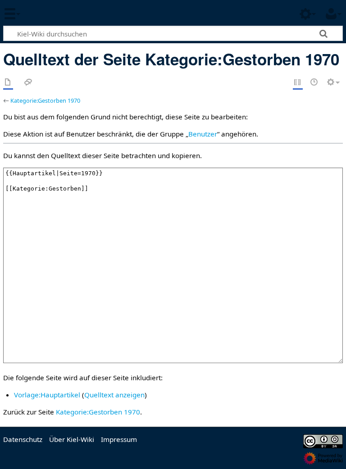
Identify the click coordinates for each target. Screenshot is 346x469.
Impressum (119, 439)
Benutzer (202, 133)
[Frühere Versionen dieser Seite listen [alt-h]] (314, 82)
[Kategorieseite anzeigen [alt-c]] (8, 82)
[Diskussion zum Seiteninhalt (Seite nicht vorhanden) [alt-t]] (28, 82)
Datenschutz (22, 439)
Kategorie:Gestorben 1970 (45, 100)
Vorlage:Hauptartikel (47, 394)
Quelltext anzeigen (114, 394)
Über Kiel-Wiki (71, 439)
